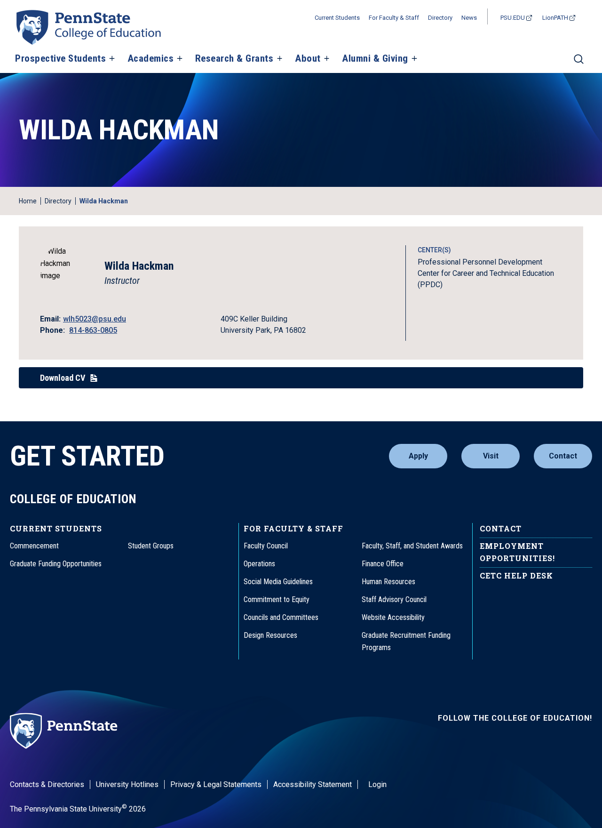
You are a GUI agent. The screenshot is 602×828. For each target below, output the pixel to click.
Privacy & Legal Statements (215, 784)
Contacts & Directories (47, 784)
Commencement (34, 545)
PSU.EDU (512, 17)
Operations (259, 563)
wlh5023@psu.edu (94, 318)
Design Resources (270, 635)
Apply (418, 455)
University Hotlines (127, 784)
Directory (440, 17)
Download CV (62, 378)
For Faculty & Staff (394, 17)
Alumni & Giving (375, 59)
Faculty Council (266, 545)
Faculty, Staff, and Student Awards (412, 545)
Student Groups (151, 545)
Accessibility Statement (312, 784)
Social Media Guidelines (278, 581)
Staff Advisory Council (394, 599)
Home (28, 201)
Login (377, 784)
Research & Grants (234, 59)
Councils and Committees (281, 617)
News (469, 17)
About (308, 59)
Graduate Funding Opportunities (56, 563)
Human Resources (388, 581)
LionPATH (555, 17)
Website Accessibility (393, 617)
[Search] (578, 63)
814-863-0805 (93, 330)
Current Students (337, 17)
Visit (491, 455)
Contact (563, 455)
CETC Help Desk (516, 575)
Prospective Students (60, 59)
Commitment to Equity (276, 599)
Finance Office (383, 563)
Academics (150, 59)
